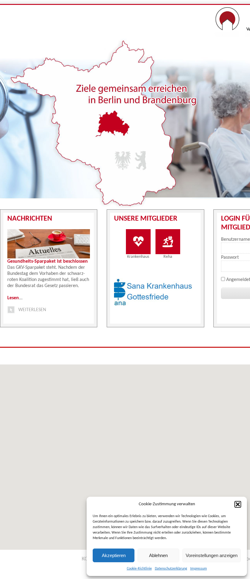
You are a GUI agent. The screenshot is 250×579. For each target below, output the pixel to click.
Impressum (198, 568)
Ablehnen (158, 555)
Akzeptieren (114, 555)
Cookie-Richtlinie (139, 568)
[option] (123, 292)
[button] (238, 504)
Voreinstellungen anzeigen (212, 555)
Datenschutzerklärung (171, 568)
